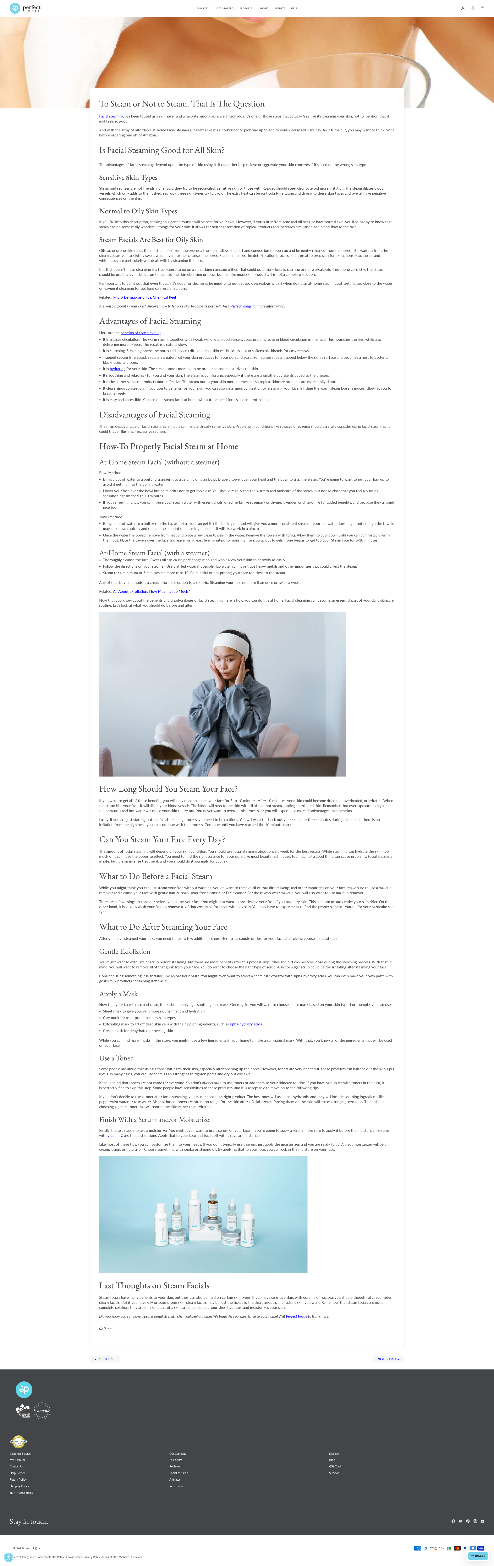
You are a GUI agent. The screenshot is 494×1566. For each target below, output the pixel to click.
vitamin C (115, 1135)
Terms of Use (109, 1557)
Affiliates (175, 1479)
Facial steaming (111, 116)
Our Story (175, 1459)
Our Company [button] (177, 1453)
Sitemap (334, 1473)
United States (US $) (25, 1548)
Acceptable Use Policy (51, 1557)
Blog (332, 1459)
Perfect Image (21, 1557)
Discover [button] (334, 1453)
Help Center (17, 1473)
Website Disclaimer (130, 1557)
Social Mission (178, 1473)
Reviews (174, 1466)
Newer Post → (389, 1358)
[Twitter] (460, 1521)
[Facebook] (453, 1521)
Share (108, 1328)
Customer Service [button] (20, 1453)
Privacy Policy (92, 1557)
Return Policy (18, 1479)
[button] (246, 8)
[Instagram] (475, 1521)
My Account (17, 1459)
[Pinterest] (468, 1521)
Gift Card (335, 1466)
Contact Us (17, 1466)
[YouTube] (482, 1521)
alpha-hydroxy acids (246, 1024)
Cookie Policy (74, 1557)
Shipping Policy (19, 1486)
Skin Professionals (21, 1492)
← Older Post (104, 1358)
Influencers (176, 1486)
